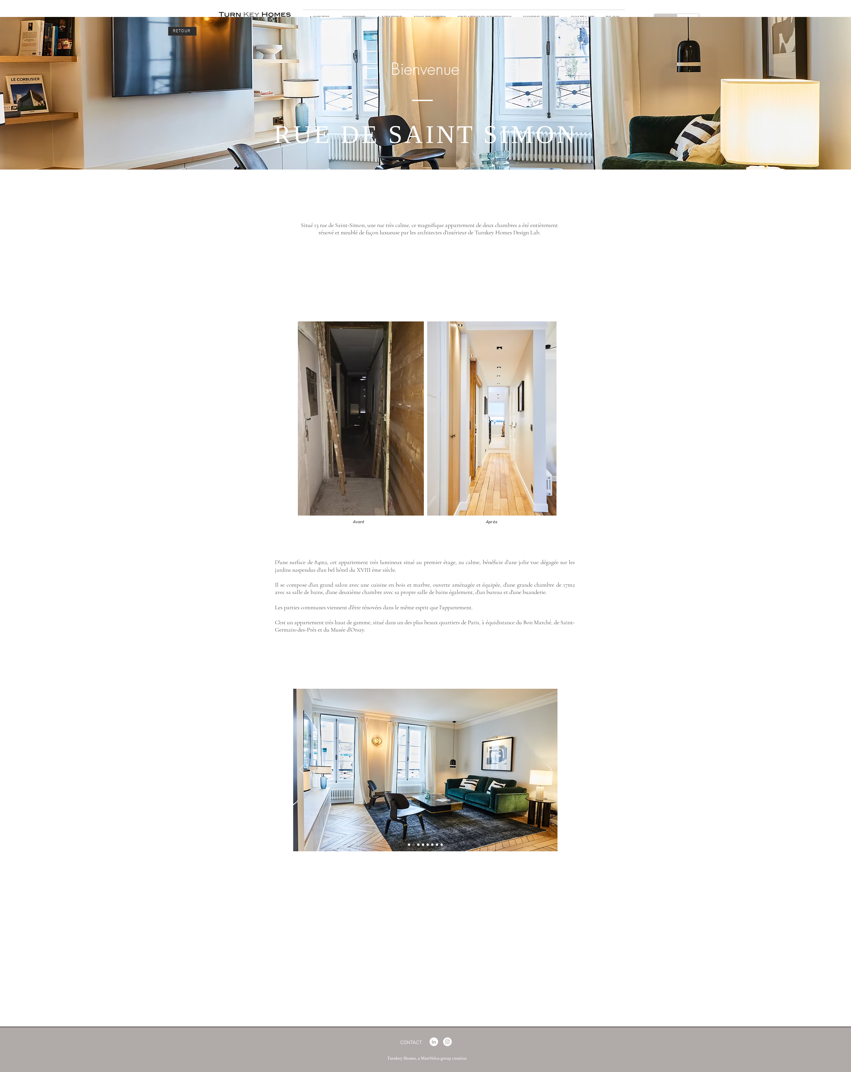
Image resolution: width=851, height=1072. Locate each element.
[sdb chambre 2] (432, 844)
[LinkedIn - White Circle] (433, 1041)
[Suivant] (549, 770)
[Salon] (409, 844)
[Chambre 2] (427, 844)
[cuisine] (414, 844)
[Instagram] (447, 1041)
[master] (418, 844)
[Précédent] (301, 770)
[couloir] (437, 844)
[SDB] (441, 844)
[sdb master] (423, 844)
